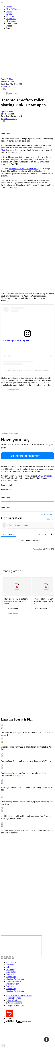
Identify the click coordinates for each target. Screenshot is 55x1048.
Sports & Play (7, 79)
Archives (10, 969)
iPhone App (11, 977)
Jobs (8, 967)
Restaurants (11, 21)
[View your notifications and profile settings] (51, 534)
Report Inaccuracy (9, 86)
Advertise (10, 965)
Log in (43, 515)
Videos (9, 11)
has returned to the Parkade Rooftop (24, 169)
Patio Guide (11, 18)
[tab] (8, 534)
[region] (27, 538)
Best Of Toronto (13, 9)
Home (9, 7)
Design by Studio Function (17, 1005)
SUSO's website (45, 476)
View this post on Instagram (16, 341)
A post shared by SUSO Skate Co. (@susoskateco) (27, 370)
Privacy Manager (14, 1003)
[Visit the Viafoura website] (48, 561)
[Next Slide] (52, 593)
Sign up (49, 515)
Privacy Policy (12, 984)
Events (9, 14)
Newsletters (11, 972)
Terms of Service (13, 981)
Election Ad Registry (15, 979)
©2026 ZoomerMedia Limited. (19, 995)
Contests (10, 16)
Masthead (10, 974)
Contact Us (11, 962)
